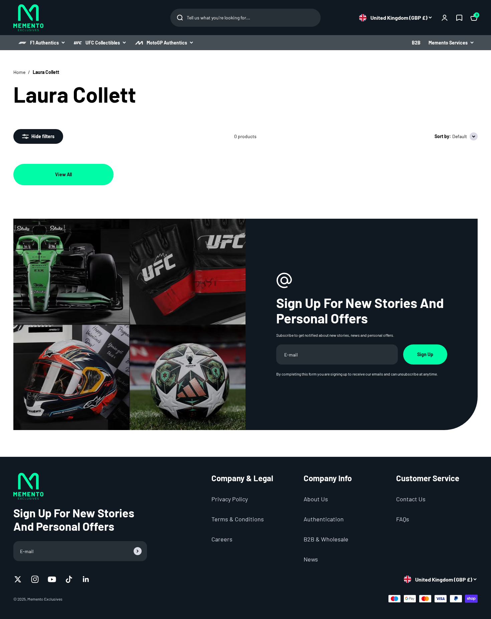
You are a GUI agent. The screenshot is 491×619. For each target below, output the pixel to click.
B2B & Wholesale (326, 539)
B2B (416, 42)
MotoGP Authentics (167, 42)
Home (19, 72)
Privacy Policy (229, 499)
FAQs (402, 519)
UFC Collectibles (103, 42)
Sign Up (425, 354)
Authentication (324, 519)
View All (63, 174)
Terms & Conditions (237, 519)
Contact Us (411, 499)
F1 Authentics (44, 42)
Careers (221, 539)
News (311, 559)
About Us (316, 499)
